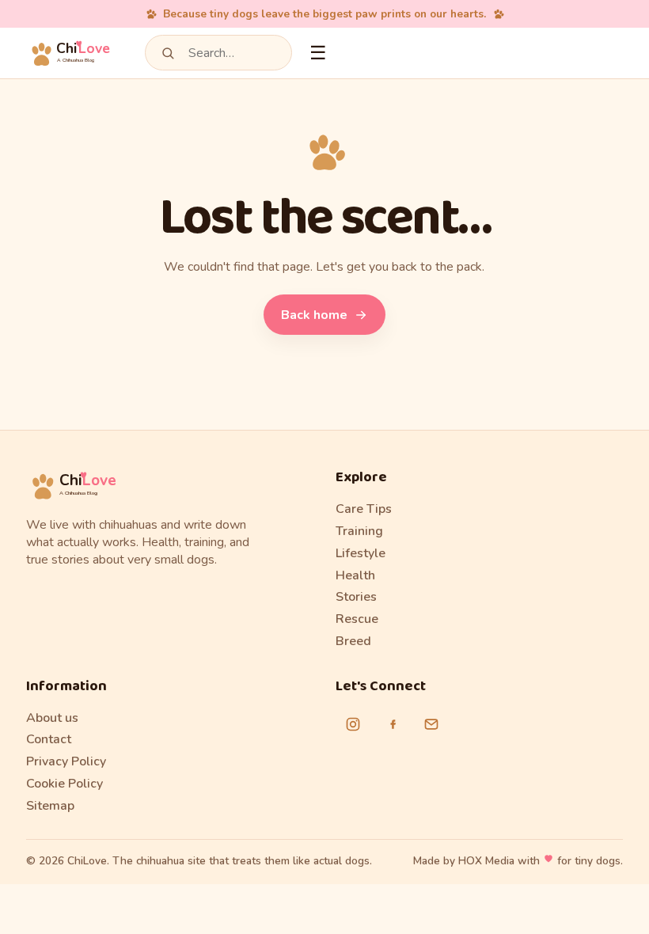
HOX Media (486, 860)
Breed (353, 641)
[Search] (168, 53)
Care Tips (364, 509)
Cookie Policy (64, 783)
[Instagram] (353, 724)
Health (355, 575)
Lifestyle (360, 553)
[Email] (431, 724)
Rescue (357, 619)
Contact (48, 739)
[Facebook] (392, 724)
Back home (314, 315)
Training (359, 531)
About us (52, 718)
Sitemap (50, 805)
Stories (356, 597)
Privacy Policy (66, 761)
